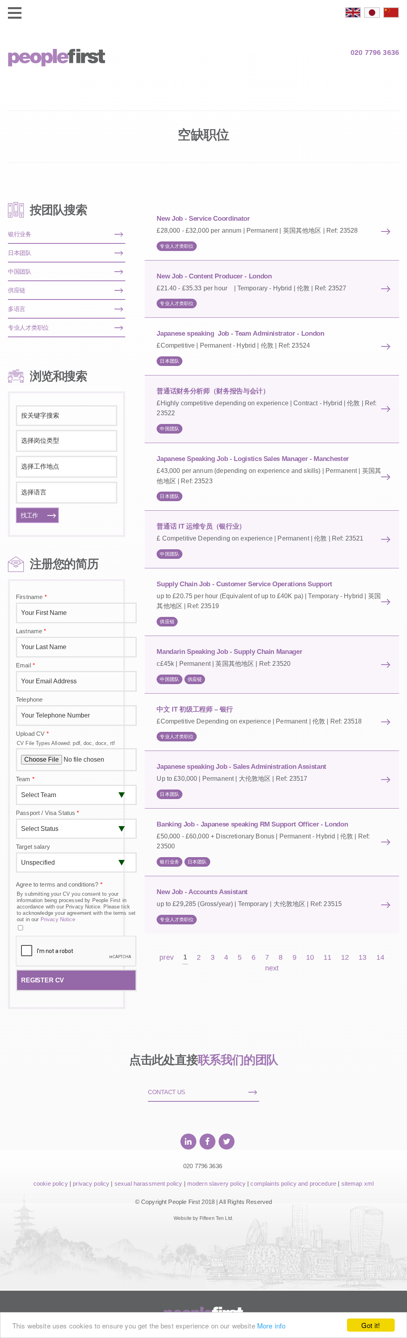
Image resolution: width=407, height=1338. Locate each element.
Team (25, 779)
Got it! (370, 1325)
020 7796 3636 (375, 52)
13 (362, 957)
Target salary (33, 846)
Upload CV (32, 733)
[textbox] (66, 440)
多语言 (16, 308)
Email (25, 665)
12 (345, 957)
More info (271, 1325)
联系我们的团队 (238, 1059)
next (272, 968)
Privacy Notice (58, 919)
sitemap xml (357, 1183)
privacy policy (91, 1183)
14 (380, 957)
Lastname (31, 631)
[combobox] (66, 441)
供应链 (167, 621)
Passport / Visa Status (47, 812)
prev (166, 957)
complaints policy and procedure (293, 1183)
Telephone (29, 699)
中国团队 (169, 429)
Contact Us (166, 1092)
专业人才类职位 (177, 246)
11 (327, 957)
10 (310, 957)
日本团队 (169, 361)
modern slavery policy (216, 1183)
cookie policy (50, 1183)
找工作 (29, 515)
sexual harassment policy (148, 1183)
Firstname (31, 596)
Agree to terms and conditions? (59, 884)
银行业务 (169, 862)
